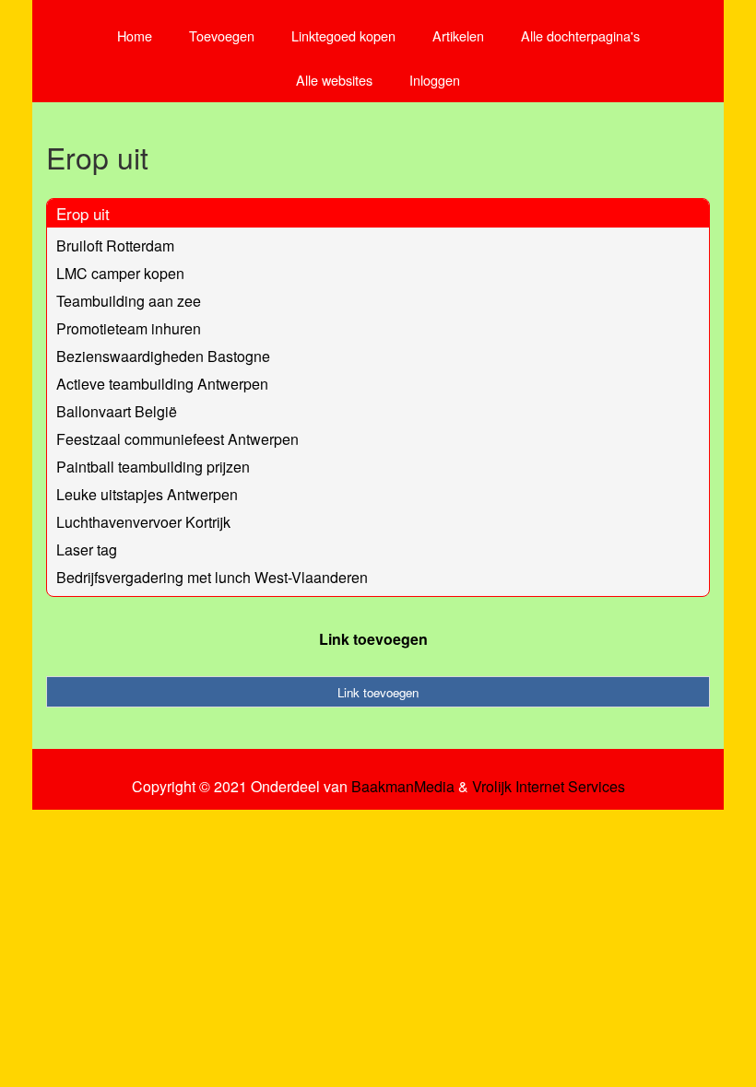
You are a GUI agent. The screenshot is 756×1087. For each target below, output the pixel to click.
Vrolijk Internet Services (548, 786)
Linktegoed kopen (343, 35)
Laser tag (86, 549)
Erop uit (83, 213)
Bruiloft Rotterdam (115, 245)
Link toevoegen (373, 638)
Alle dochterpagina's (580, 35)
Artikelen (458, 35)
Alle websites (334, 79)
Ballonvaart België (116, 411)
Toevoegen (221, 35)
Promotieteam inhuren (128, 328)
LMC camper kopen (120, 273)
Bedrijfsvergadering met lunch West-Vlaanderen (212, 577)
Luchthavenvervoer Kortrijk (143, 521)
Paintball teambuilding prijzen (153, 466)
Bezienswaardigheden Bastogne (163, 356)
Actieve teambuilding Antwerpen (162, 383)
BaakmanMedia (403, 786)
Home (134, 35)
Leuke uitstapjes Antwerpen (147, 494)
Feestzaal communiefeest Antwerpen (177, 439)
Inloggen (434, 79)
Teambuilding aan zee (128, 300)
